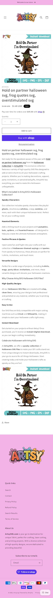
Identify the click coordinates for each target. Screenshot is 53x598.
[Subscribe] (39, 563)
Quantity (5, 116)
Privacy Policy (10, 501)
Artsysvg (16, 593)
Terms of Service (12, 519)
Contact (8, 496)
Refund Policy (11, 507)
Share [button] (7, 422)
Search (8, 490)
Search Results (11, 513)
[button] (5, 17)
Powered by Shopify (26, 593)
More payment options (26, 144)
